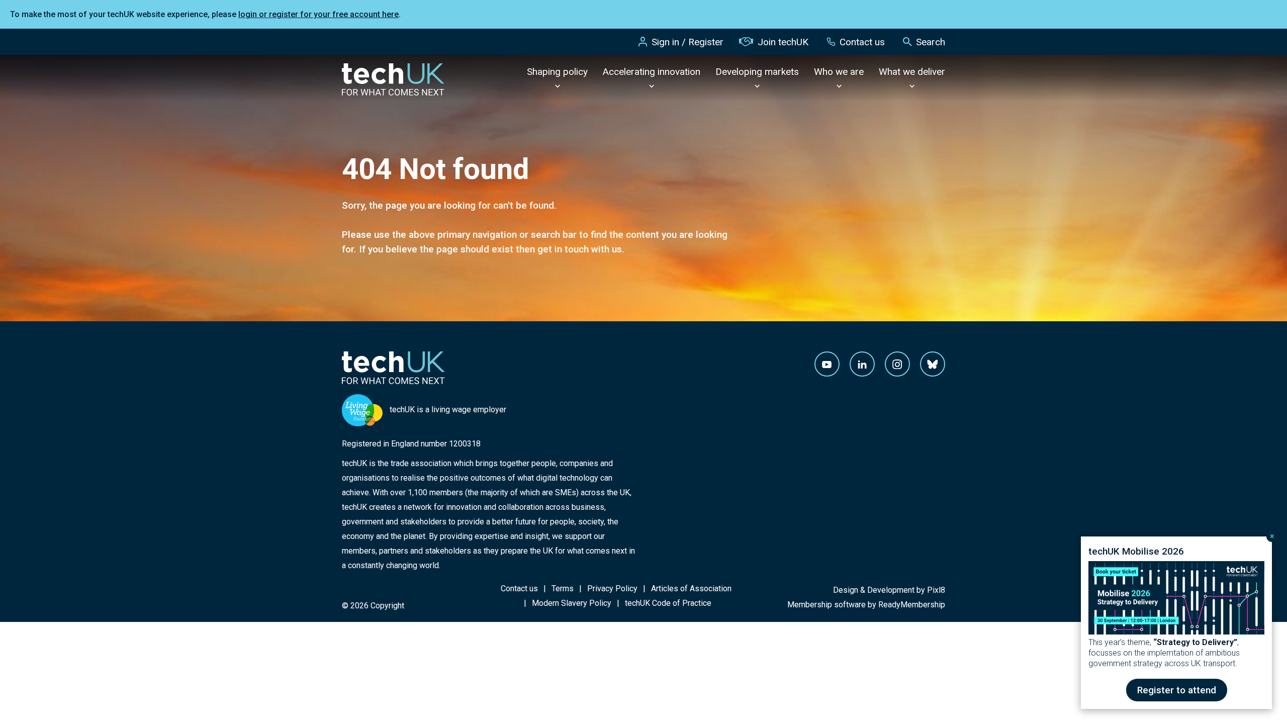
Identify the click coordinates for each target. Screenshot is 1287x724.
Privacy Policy (612, 588)
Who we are (839, 71)
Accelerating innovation (651, 71)
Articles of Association (691, 588)
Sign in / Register (687, 42)
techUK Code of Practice (668, 603)
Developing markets (757, 71)
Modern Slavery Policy (571, 603)
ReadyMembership (911, 604)
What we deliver (912, 71)
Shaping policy (557, 71)
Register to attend (1176, 690)
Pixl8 (936, 590)
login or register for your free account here (318, 14)
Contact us (862, 42)
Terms (562, 588)
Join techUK (783, 42)
